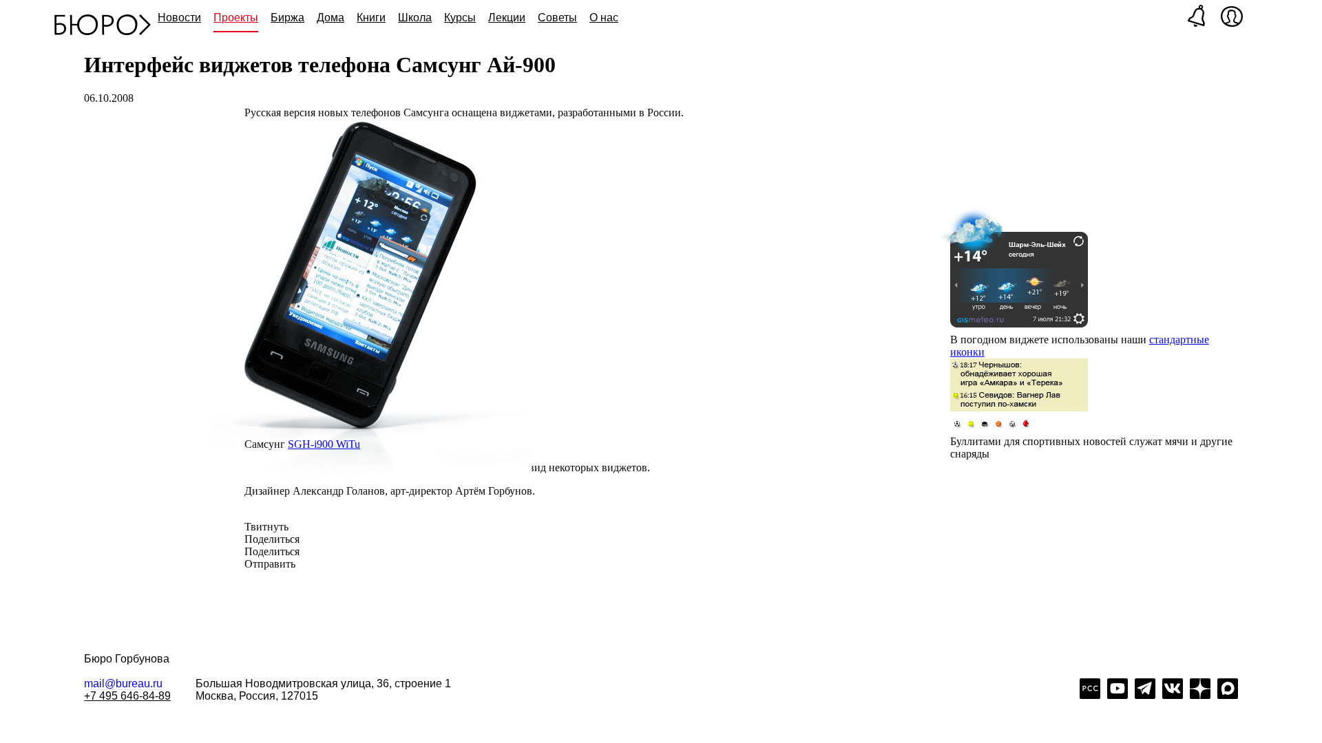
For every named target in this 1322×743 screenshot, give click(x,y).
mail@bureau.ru (123, 683)
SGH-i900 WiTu (324, 444)
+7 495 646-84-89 (127, 696)
